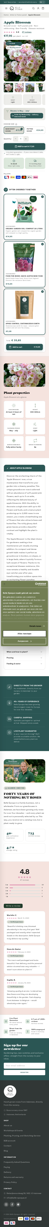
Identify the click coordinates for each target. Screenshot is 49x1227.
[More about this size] (16, 124)
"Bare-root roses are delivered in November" (21, 2)
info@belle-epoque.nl (17, 1198)
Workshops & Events (13, 1130)
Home (6, 15)
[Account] (38, 8)
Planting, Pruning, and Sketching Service (22, 1136)
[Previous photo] (7, 60)
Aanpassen (23, 641)
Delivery (7, 1172)
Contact (7, 1146)
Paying (7, 1167)
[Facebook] (12, 1204)
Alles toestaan (24, 634)
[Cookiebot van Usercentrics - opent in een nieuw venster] (35, 584)
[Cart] (43, 8)
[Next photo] (41, 60)
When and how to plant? (17, 652)
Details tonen (35, 626)
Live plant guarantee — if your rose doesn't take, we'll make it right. (24, 153)
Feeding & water (14, 664)
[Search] (33, 8)
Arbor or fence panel (18, 15)
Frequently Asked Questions (17, 1162)
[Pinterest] (18, 1204)
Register (24, 1072)
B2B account (9, 1141)
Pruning (10, 658)
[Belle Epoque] (16, 8)
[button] (8, 87)
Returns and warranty (14, 1177)
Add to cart (26, 347)
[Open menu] (6, 8)
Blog (6, 1151)
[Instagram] (6, 1204)
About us (8, 1125)
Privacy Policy (10, 1182)
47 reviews (27, 32)
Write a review (13, 905)
